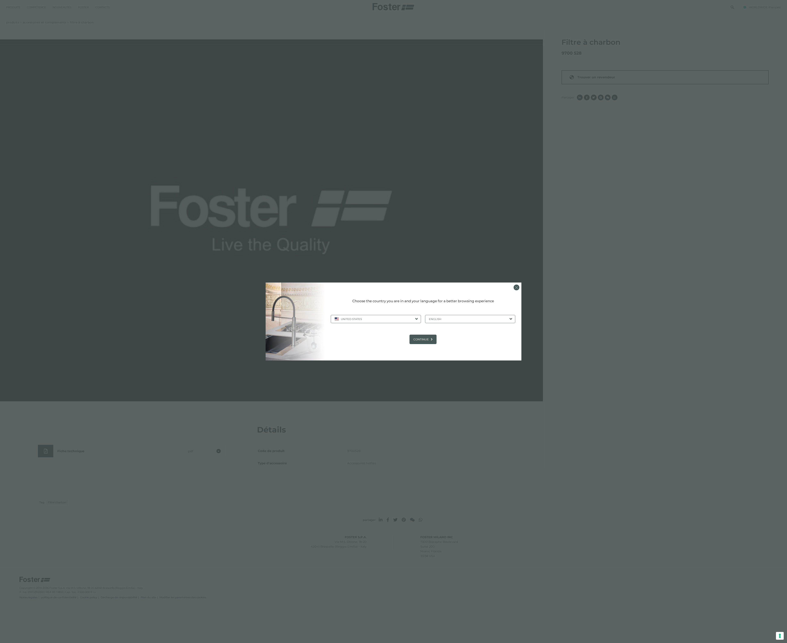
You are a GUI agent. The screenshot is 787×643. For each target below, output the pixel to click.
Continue (421, 339)
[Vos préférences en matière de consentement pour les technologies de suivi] (780, 636)
